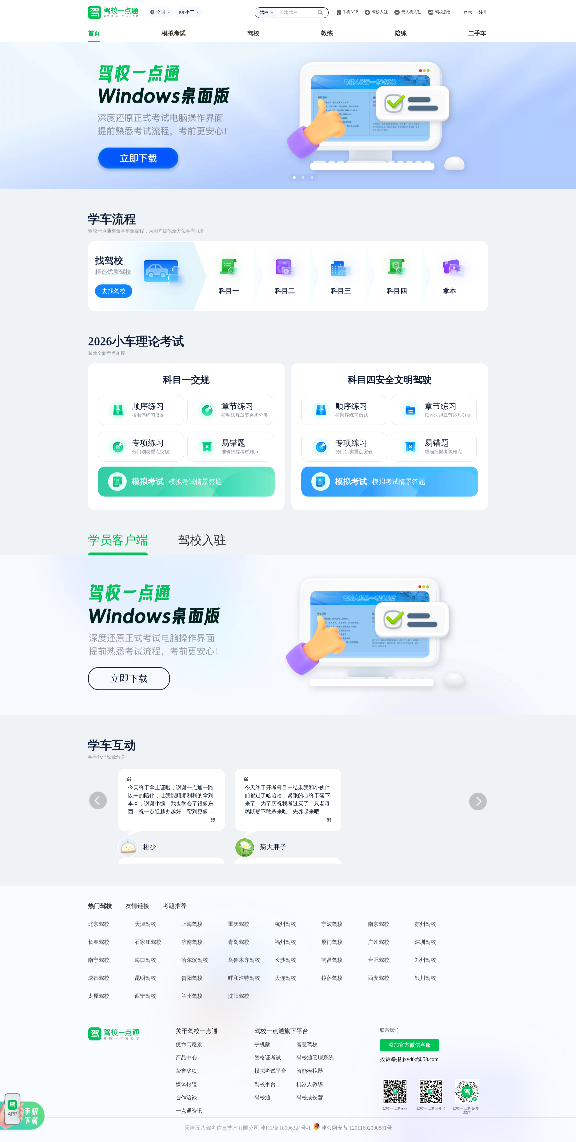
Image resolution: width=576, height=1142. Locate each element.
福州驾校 (285, 942)
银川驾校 (425, 978)
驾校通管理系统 (315, 1057)
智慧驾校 (307, 1044)
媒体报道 (186, 1084)
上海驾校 (192, 924)
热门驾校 (100, 906)
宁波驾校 (332, 924)
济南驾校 (192, 942)
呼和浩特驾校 (244, 978)
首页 (94, 33)
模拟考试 (174, 33)
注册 (483, 12)
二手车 (477, 33)
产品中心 (186, 1057)
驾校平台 (265, 1084)
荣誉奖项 (186, 1071)
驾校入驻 (380, 12)
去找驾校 (114, 291)
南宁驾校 (98, 960)
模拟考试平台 (270, 1071)
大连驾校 (285, 978)
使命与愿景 (189, 1044)
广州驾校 (378, 942)
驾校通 (262, 1097)
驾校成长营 (309, 1097)
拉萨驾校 (332, 978)
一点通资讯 (189, 1111)
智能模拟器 (309, 1071)
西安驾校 (378, 978)
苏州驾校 (425, 924)
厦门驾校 (332, 942)
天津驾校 (145, 924)
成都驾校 (98, 978)
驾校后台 (443, 12)
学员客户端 (118, 540)
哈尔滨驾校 (194, 960)
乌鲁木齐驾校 (244, 960)
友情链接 (137, 906)
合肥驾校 (378, 960)
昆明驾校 (145, 978)
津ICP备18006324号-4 (285, 1128)
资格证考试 (267, 1057)
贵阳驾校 (192, 978)
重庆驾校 (238, 924)
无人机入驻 (411, 12)
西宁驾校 (145, 996)
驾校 (253, 33)
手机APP (350, 12)
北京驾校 (98, 924)
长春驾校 (98, 942)
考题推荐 (175, 906)
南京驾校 (378, 924)
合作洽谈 (186, 1097)
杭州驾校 (285, 924)
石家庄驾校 (148, 942)
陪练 (401, 33)
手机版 (262, 1044)
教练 (327, 33)
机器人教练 (309, 1084)
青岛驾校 (238, 942)
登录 (467, 12)
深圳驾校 (425, 942)
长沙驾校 (285, 960)
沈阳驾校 (238, 996)
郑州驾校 (425, 960)
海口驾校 (145, 960)
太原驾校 (98, 996)
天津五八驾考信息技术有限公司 (221, 1128)
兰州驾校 (192, 996)
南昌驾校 (332, 960)
